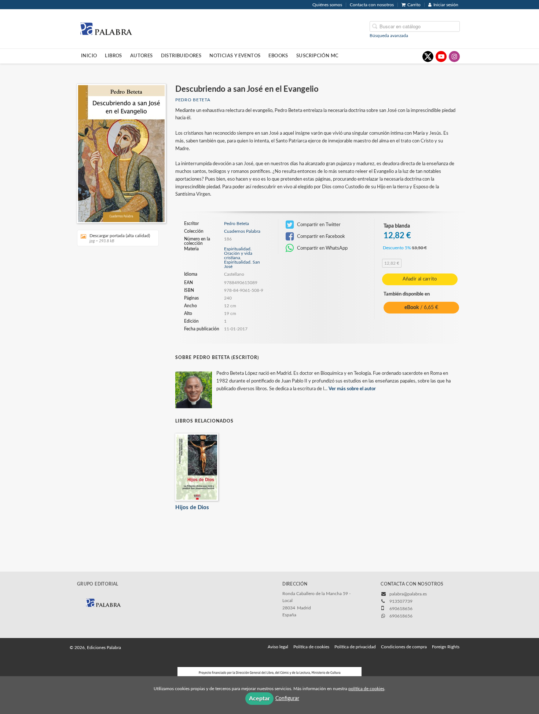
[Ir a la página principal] (105, 28)
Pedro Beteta (192, 100)
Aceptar (259, 699)
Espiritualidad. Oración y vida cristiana (238, 253)
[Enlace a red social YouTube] (441, 56)
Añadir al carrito (420, 279)
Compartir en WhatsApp (322, 248)
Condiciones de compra (404, 647)
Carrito (414, 5)
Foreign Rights (445, 647)
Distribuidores (181, 56)
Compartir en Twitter (318, 224)
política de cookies (366, 688)
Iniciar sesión (445, 5)
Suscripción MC (317, 56)
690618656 (400, 616)
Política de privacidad (355, 647)
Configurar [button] (287, 698)
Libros (113, 56)
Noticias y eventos (234, 56)
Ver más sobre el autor (352, 389)
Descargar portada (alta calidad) (119, 238)
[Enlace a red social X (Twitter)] (427, 56)
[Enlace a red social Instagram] (454, 56)
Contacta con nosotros (372, 5)
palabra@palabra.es (408, 594)
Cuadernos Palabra (242, 231)
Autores (141, 56)
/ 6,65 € (421, 307)
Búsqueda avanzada (389, 35)
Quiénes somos (327, 5)
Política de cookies (311, 647)
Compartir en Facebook (320, 236)
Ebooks (278, 56)
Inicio (89, 56)
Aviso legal (278, 647)
